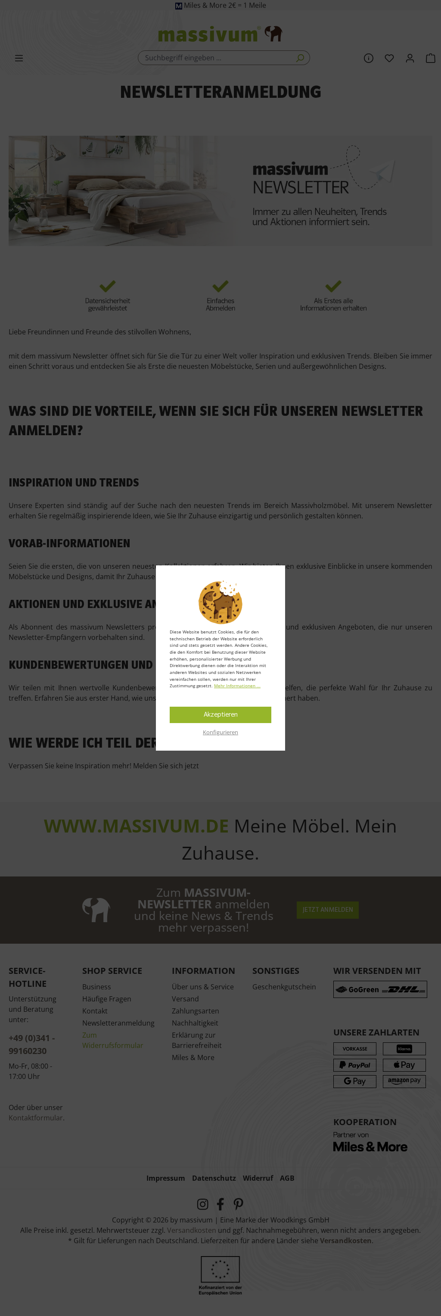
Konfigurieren (220, 732)
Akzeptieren (221, 714)
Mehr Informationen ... (237, 686)
